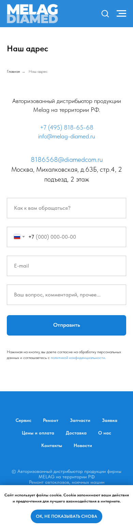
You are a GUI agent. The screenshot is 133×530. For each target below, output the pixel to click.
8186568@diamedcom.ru (67, 159)
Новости (83, 445)
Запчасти (80, 420)
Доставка (76, 432)
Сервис (23, 420)
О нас (104, 432)
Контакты (51, 445)
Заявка (109, 420)
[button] (105, 13)
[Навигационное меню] (121, 13)
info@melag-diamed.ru (66, 136)
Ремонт (50, 420)
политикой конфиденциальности (78, 357)
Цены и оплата (38, 432)
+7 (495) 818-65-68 (66, 127)
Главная (13, 71)
